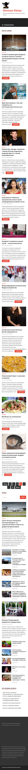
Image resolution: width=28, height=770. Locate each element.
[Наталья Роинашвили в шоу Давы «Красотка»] (6, 663)
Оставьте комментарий (7, 62)
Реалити (4, 239)
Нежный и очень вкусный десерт (11, 703)
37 (12, 487)
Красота (4, 52)
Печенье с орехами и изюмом (11, 705)
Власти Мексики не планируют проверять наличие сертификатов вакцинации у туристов (19, 594)
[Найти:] (14, 497)
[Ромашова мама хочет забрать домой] (6, 646)
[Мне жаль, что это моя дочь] (6, 672)
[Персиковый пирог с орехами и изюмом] (14, 364)
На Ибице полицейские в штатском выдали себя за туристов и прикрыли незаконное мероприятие (19, 573)
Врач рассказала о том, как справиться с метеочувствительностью (12, 105)
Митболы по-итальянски (11, 417)
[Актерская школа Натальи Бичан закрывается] (14, 317)
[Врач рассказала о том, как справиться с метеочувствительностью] (14, 91)
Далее (18, 487)
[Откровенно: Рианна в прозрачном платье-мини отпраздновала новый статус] (14, 186)
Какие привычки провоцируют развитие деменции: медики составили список (14, 455)
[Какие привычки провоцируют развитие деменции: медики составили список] (14, 442)
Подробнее (5, 78)
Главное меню (9, 25)
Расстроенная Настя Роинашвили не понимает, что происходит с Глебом (18, 677)
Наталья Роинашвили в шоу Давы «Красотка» (19, 659)
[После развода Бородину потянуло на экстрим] (6, 655)
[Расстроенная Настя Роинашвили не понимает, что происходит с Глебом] (6, 680)
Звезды (4, 147)
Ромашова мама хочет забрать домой (19, 642)
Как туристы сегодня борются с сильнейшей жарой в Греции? (19, 551)
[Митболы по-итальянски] (14, 405)
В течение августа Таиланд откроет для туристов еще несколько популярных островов (19, 561)
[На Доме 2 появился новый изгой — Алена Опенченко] (14, 231)
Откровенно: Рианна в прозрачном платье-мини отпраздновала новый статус (13, 200)
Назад (5, 484)
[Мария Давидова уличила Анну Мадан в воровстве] (14, 274)
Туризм (3, 518)
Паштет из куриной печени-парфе (12, 708)
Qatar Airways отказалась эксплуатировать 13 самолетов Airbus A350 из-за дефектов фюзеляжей (13, 694)
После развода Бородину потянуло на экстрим (19, 651)
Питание (4, 373)
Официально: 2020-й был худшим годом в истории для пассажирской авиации (19, 584)
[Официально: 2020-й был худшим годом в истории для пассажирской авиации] (6, 587)
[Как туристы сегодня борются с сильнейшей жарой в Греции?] (6, 555)
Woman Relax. (12, 10)
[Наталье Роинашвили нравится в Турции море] (14, 616)
